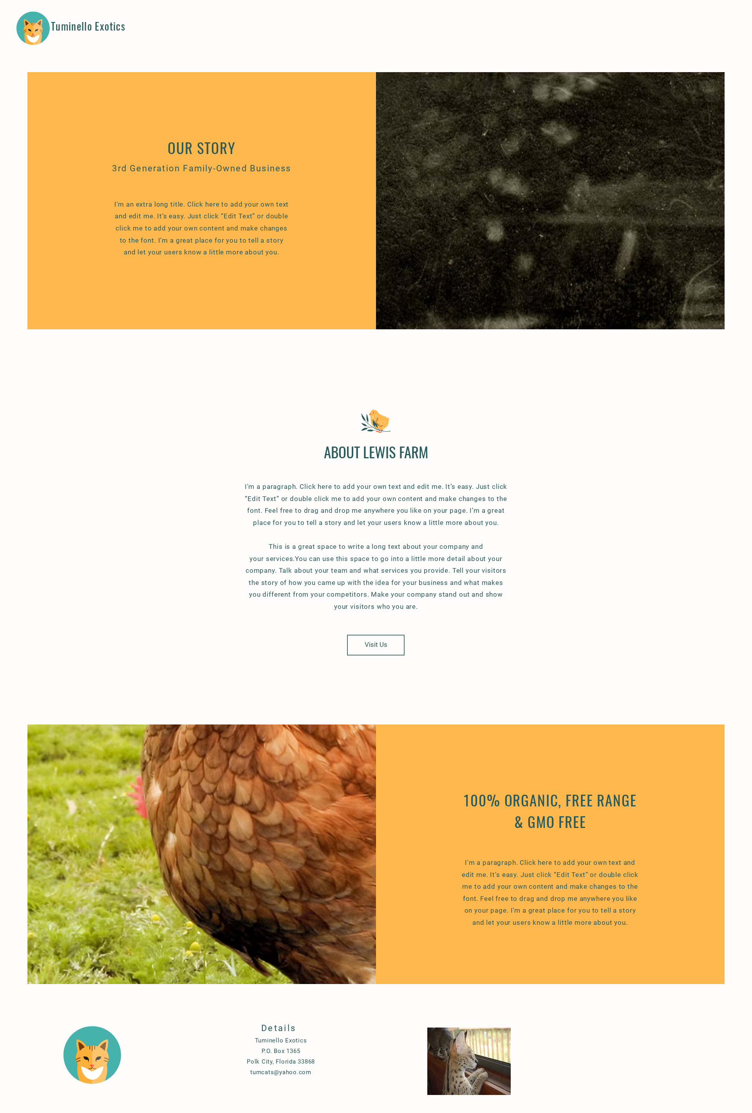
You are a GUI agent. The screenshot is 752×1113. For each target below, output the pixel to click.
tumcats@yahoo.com (280, 1072)
